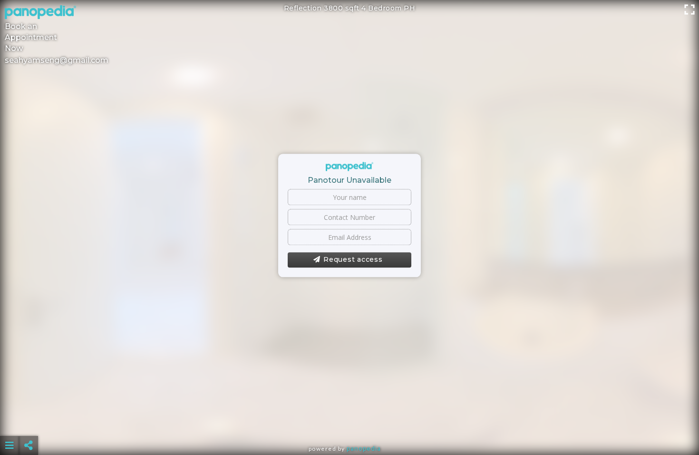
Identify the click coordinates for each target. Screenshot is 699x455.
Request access (353, 260)
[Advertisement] (349, 421)
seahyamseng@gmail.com (56, 60)
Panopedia (364, 448)
